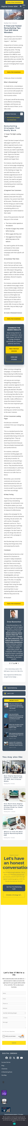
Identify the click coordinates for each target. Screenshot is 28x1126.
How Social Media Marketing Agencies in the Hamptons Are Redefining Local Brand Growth (16, 716)
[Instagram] (10, 663)
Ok (14, 1123)
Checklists (4, 1069)
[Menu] (3, 1082)
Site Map (3, 1075)
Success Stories (5, 1062)
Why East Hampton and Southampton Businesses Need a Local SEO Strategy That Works (16, 706)
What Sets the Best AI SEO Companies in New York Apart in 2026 (16, 726)
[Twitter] (18, 663)
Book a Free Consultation (14, 2)
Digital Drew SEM (9, 6)
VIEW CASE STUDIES (14, 358)
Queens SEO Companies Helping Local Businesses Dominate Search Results (16, 743)
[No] (26, 1120)
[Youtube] (16, 663)
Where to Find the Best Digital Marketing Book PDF (13, 833)
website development (12, 640)
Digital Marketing (12, 688)
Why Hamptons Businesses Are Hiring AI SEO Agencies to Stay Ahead (16, 735)
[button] (6, 1058)
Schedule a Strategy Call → (14, 895)
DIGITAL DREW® (9, 1053)
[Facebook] (12, 663)
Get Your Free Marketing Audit (14, 888)
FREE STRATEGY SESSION (14, 350)
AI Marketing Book (6, 1072)
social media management (14, 642)
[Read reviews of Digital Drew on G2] (5, 1109)
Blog (2, 1065)
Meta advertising (13, 638)
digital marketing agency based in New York (14, 633)
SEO (21, 638)
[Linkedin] (14, 663)
